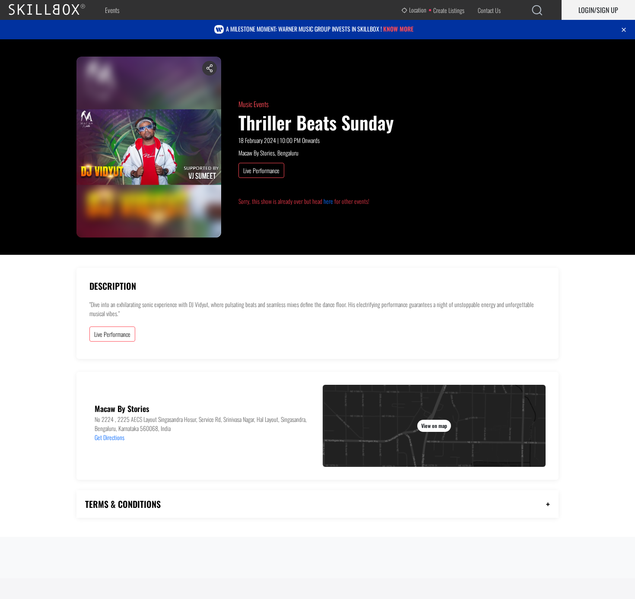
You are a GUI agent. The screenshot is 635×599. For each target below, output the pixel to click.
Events (112, 10)
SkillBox (54, 10)
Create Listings (448, 10)
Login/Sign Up (598, 10)
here (328, 201)
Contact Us (489, 10)
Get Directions (109, 437)
